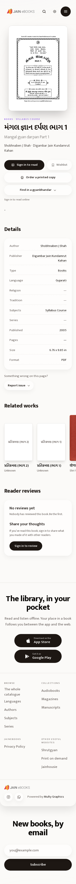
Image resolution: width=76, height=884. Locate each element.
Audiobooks (50, 691)
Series (9, 726)
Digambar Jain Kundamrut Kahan (49, 258)
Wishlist (61, 164)
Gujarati (61, 280)
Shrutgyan (49, 750)
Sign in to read (27, 164)
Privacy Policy (14, 746)
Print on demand (54, 758)
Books (62, 270)
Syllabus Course (55, 310)
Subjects (10, 718)
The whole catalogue (12, 692)
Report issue (16, 385)
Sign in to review (26, 545)
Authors (10, 710)
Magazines (49, 699)
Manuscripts (50, 707)
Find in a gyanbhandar (36, 189)
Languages (12, 701)
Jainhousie (49, 767)
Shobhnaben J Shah (53, 246)
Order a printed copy (41, 177)
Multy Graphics (54, 796)
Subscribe (38, 864)
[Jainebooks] (19, 11)
